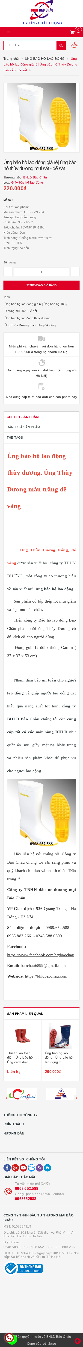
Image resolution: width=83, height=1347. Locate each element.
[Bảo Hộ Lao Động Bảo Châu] (41, 13)
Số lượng (9, 262)
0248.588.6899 (14, 1247)
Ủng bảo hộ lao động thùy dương (27, 318)
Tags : (7, 297)
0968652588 (25, 1199)
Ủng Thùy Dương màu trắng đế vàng (30, 325)
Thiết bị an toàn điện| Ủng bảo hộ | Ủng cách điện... (21, 1057)
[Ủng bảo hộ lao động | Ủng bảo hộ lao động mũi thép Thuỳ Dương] (60, 1036)
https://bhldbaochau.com (46, 976)
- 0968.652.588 (39, 1247)
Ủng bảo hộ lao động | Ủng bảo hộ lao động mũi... (59, 1057)
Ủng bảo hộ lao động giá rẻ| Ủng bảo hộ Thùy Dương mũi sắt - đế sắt (36, 307)
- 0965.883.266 (63, 1247)
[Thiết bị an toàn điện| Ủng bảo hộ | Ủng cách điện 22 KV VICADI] (22, 1036)
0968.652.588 (26, 1189)
